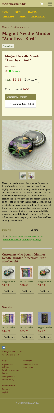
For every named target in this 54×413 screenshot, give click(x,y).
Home (6, 12)
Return (5, 373)
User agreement (8, 376)
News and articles (30, 364)
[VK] (3, 348)
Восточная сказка (12, 239)
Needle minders (18, 26)
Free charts (28, 367)
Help (4, 360)
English (5, 392)
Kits (18, 12)
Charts (31, 12)
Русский (6, 389)
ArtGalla (38, 16)
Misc (23, 16)
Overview (8, 46)
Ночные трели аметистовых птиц (25, 235)
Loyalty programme (10, 370)
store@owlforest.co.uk (12, 351)
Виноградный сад (31, 239)
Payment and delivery (7, 365)
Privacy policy (8, 379)
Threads (8, 16)
